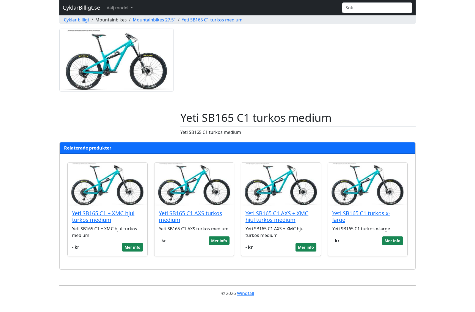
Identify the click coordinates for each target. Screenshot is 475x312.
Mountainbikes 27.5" (154, 20)
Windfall (245, 293)
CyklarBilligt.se (81, 7)
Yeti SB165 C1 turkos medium (212, 20)
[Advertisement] (298, 69)
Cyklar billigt (76, 20)
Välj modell (118, 8)
